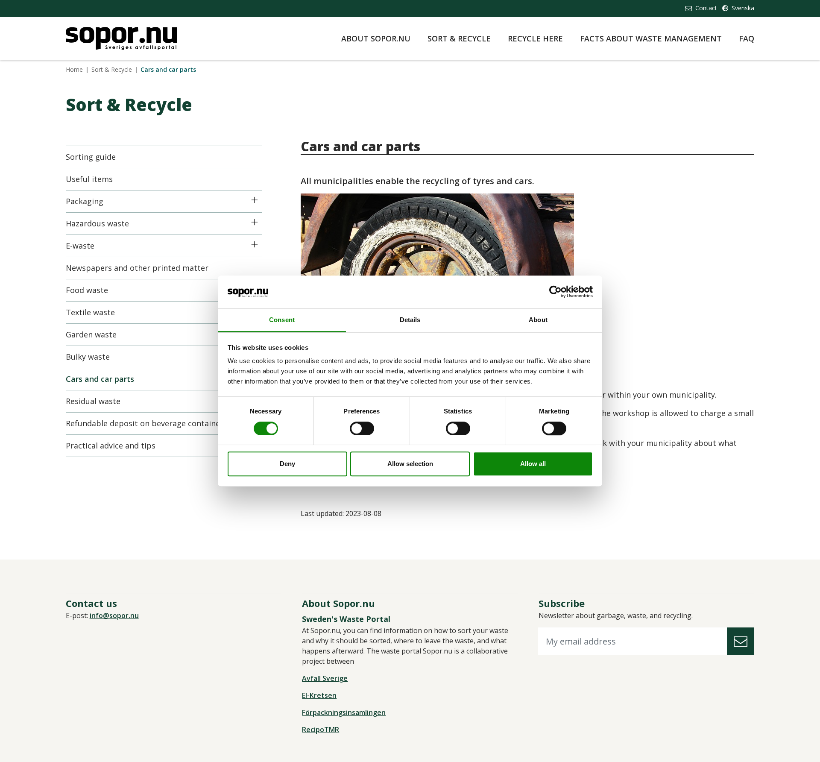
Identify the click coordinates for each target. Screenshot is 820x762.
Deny (287, 463)
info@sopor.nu (114, 615)
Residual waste (93, 401)
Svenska (742, 8)
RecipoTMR (320, 729)
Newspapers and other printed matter (137, 268)
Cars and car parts (100, 379)
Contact (705, 8)
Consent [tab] (282, 319)
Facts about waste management (651, 38)
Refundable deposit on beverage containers (146, 423)
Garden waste (91, 334)
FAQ (746, 38)
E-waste (80, 245)
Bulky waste (88, 357)
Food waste (87, 290)
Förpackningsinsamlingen (344, 712)
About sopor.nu (375, 38)
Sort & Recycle (459, 38)
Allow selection (410, 463)
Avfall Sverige (325, 678)
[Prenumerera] (740, 641)
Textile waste (90, 312)
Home (74, 69)
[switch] (362, 428)
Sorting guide (91, 157)
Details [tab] (410, 319)
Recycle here (535, 38)
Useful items (89, 179)
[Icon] (255, 200)
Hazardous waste (97, 223)
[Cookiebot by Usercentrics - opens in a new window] (555, 292)
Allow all (533, 463)
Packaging (84, 201)
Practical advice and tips (110, 445)
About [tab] (538, 319)
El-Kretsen (319, 695)
